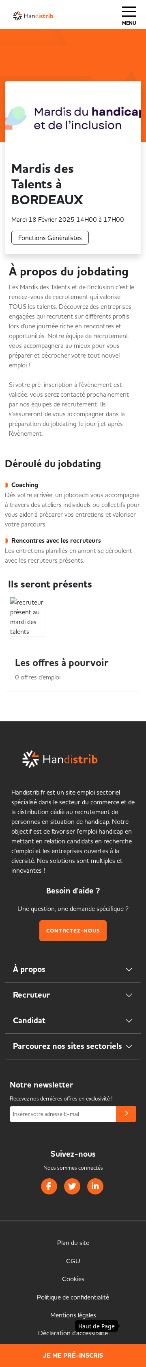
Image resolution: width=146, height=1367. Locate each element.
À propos (29, 969)
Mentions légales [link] (73, 1315)
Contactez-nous (72, 930)
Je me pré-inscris (73, 1355)
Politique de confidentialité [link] (73, 1297)
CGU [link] (73, 1261)
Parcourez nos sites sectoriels (67, 1046)
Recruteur (31, 994)
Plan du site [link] (73, 1242)
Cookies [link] (73, 1279)
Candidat (29, 1020)
